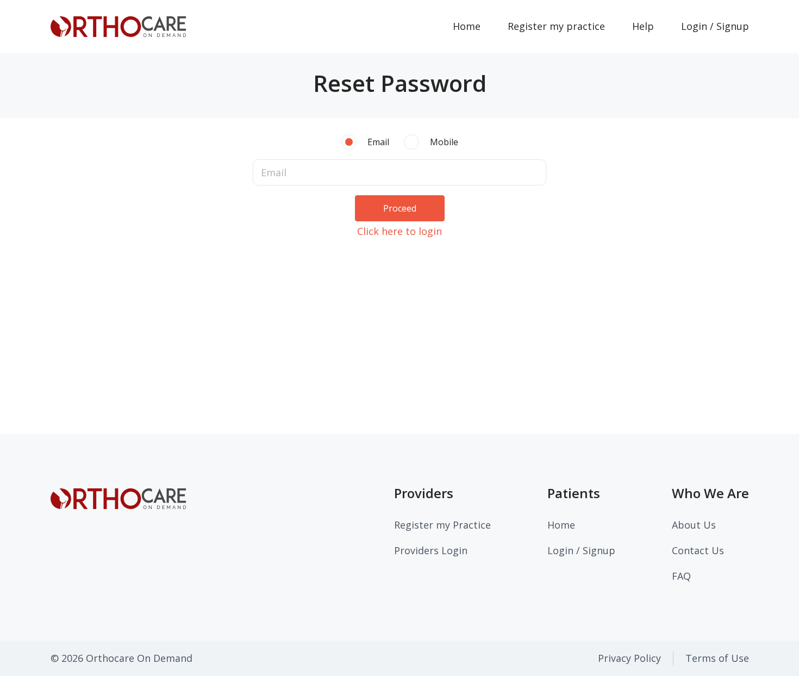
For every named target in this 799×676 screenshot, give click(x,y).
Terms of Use (717, 658)
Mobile (444, 142)
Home (473, 26)
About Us (694, 524)
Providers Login (430, 550)
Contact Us (698, 550)
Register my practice (556, 26)
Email (378, 142)
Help (643, 26)
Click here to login (399, 231)
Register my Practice (442, 524)
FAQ (681, 575)
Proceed (399, 208)
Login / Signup (715, 26)
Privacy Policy (629, 658)
